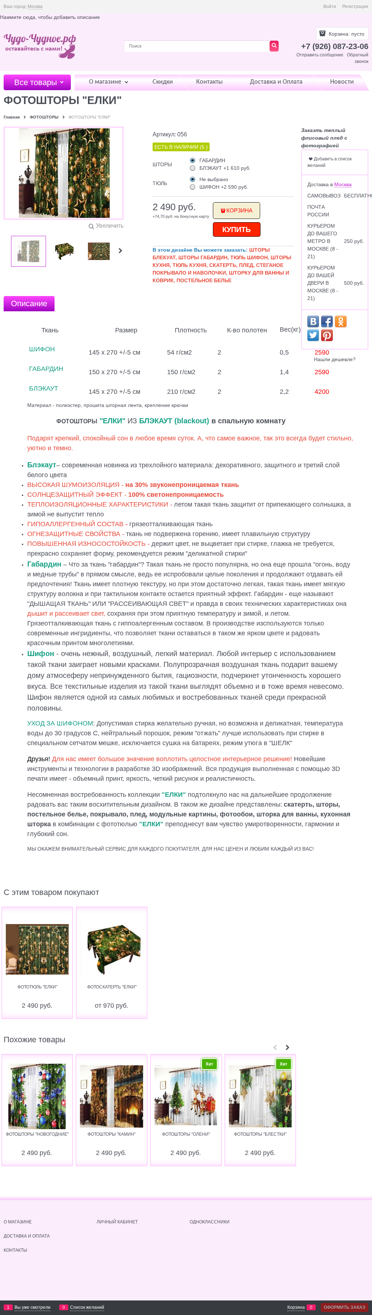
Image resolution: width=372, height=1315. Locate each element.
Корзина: (345, 34)
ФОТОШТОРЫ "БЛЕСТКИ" (260, 1134)
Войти (329, 6)
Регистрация (355, 6)
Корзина (239, 210)
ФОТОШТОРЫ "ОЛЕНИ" (186, 1134)
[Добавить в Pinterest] (327, 335)
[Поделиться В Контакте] (313, 321)
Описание (29, 303)
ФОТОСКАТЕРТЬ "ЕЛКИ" (112, 987)
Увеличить (110, 226)
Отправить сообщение (319, 54)
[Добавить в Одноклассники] (341, 321)
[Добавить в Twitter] (313, 335)
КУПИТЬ (236, 229)
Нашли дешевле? (335, 359)
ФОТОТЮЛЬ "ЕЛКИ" (37, 987)
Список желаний (87, 1307)
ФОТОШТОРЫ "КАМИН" (112, 1134)
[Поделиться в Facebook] (327, 321)
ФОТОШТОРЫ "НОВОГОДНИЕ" (37, 1134)
